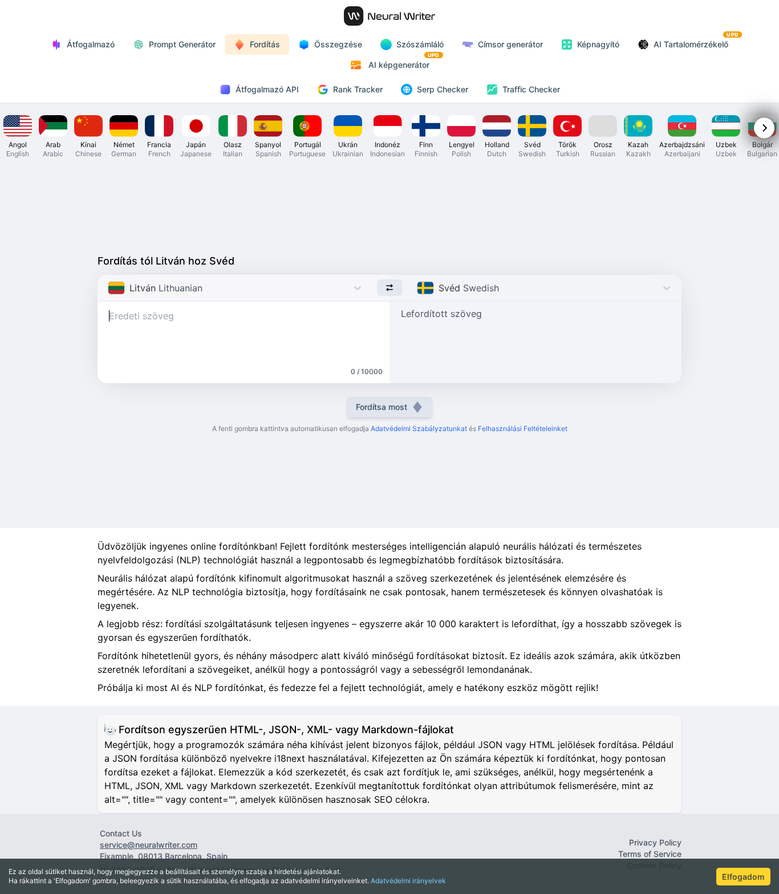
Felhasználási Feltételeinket (522, 428)
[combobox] (109, 288)
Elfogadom (743, 876)
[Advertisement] (389, 205)
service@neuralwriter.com (148, 845)
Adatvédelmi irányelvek (408, 880)
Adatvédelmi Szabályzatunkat (419, 428)
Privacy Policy (655, 842)
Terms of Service (649, 854)
